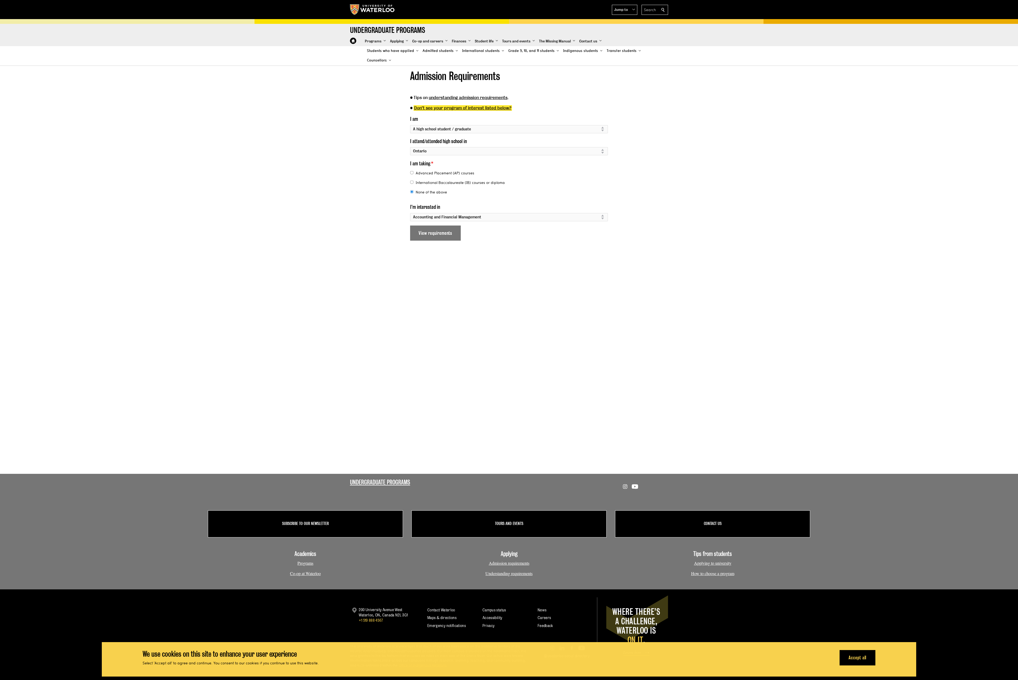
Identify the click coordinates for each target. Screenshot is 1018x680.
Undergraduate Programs (380, 482)
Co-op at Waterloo (305, 573)
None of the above (431, 192)
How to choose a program (712, 573)
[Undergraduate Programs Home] (353, 41)
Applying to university (712, 563)
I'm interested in (425, 207)
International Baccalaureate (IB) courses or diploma (460, 182)
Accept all (857, 657)
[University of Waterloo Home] (372, 9)
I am (414, 119)
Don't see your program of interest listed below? (462, 108)
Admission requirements (509, 563)
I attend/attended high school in (438, 141)
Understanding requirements (509, 573)
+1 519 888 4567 (371, 620)
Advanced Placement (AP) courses (445, 173)
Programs (305, 563)
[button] (624, 10)
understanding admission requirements (468, 97)
